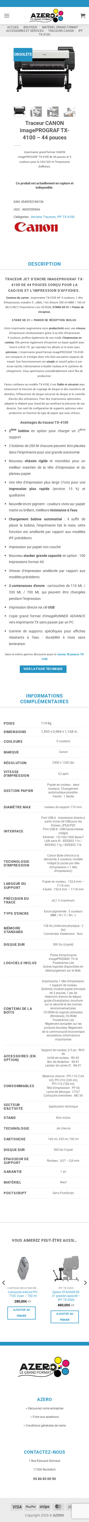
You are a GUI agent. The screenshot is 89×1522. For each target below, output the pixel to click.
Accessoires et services (25, 31)
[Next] (68, 71)
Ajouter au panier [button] (21, 1312)
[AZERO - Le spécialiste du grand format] (46, 15)
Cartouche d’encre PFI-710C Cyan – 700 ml (23, 1294)
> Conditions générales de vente (44, 1425)
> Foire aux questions (44, 1417)
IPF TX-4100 (65, 217)
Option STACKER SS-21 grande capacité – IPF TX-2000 (66, 1296)
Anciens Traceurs (43, 217)
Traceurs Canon (61, 31)
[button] (7, 15)
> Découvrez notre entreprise (44, 1408)
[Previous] (21, 71)
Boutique (30, 27)
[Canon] (36, 227)
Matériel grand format (60, 27)
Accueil (13, 27)
